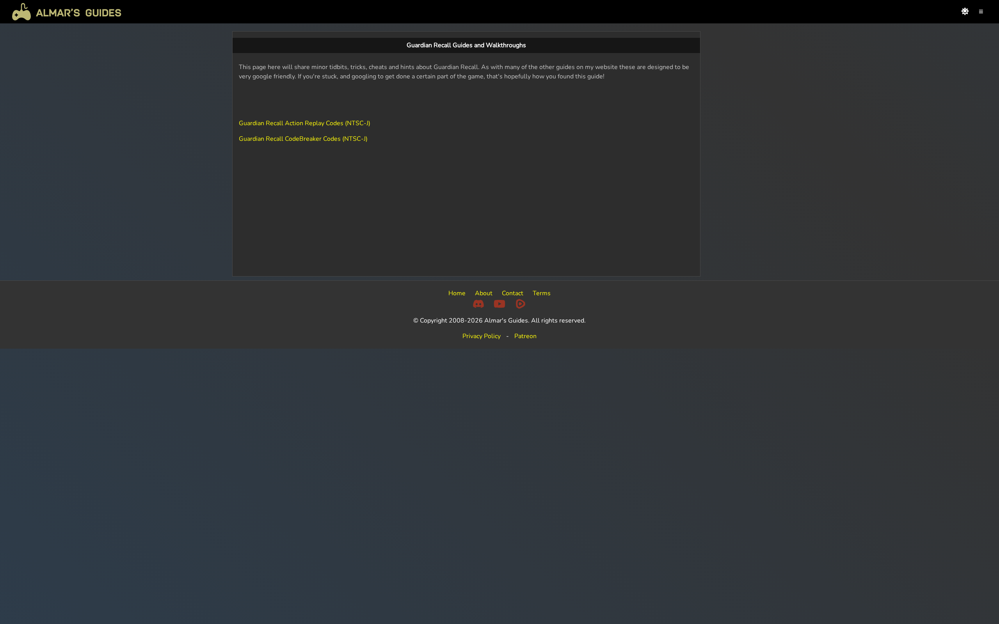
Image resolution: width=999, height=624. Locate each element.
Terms (542, 293)
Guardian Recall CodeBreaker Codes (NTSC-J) (303, 139)
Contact (512, 293)
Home (457, 293)
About (483, 293)
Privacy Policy (481, 336)
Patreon (525, 336)
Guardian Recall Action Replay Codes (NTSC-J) (304, 123)
